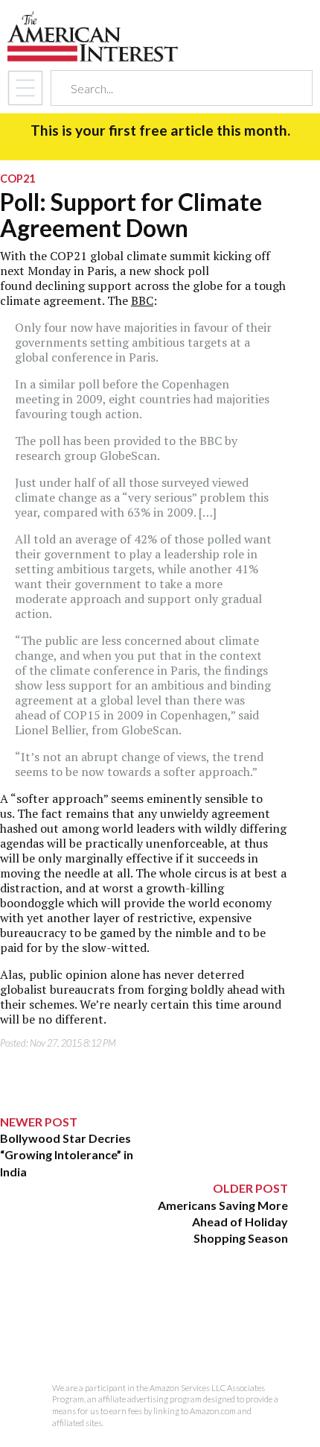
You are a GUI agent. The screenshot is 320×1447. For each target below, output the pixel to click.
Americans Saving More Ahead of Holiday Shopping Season (223, 1222)
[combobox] (168, 88)
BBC (142, 300)
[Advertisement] (144, 1340)
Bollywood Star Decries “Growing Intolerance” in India (66, 1155)
